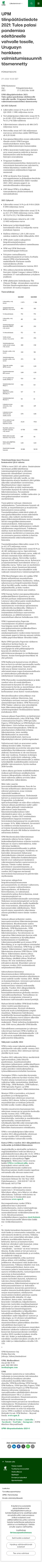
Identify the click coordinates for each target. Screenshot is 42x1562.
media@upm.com (9, 1367)
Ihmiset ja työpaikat (19, 1477)
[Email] (33, 1446)
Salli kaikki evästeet (21, 1538)
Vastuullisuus (16, 1472)
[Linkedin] (14, 1446)
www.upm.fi (17, 1199)
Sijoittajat (15, 1474)
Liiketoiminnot (15, 3)
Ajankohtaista (16, 1480)
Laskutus (6, 1488)
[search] (21, 10)
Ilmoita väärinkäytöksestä (12, 1498)
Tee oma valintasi (21, 1553)
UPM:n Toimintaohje (10, 1495)
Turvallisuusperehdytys (11, 1491)
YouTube (17, 1422)
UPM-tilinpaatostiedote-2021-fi (15, 1428)
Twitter (19, 1419)
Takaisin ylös (10, 1462)
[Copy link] (9, 1446)
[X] (23, 1446)
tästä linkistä (34, 1217)
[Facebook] (19, 1446)
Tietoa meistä (16, 1466)
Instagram (28, 1422)
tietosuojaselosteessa (21, 1532)
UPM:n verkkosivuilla (17, 1163)
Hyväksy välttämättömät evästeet (21, 1545)
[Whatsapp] (28, 1446)
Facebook (6, 1422)
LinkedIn (29, 1419)
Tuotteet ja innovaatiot (20, 1469)
